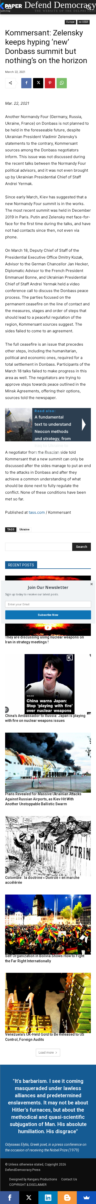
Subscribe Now (48, 615)
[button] (48, 587)
